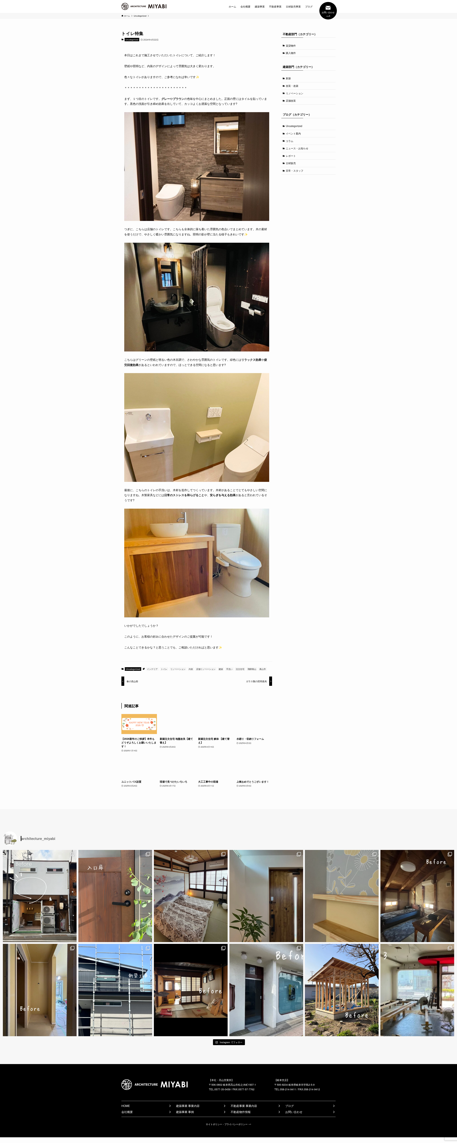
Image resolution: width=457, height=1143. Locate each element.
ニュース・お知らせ (297, 148)
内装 (191, 668)
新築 (288, 78)
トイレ (164, 668)
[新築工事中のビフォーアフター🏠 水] (40, 990)
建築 (221, 668)
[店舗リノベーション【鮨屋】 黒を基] (417, 990)
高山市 (262, 668)
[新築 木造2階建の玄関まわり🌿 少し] (266, 896)
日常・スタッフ (294, 170)
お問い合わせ (328, 12)
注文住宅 (240, 668)
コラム (289, 141)
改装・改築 (292, 86)
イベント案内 (293, 133)
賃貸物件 (291, 45)
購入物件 (291, 53)
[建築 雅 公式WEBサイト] (143, 6)
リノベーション (177, 668)
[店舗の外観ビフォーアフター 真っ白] (266, 990)
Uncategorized (131, 39)
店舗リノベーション (205, 668)
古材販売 (291, 163)
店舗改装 (291, 100)
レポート (291, 156)
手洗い (229, 668)
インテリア (152, 668)
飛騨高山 (252, 668)
